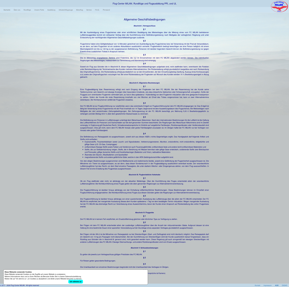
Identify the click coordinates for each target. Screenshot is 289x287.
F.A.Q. (97, 10)
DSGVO (284, 285)
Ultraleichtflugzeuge (66, 10)
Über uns (17, 10)
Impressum (268, 285)
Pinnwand (106, 10)
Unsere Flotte (39, 10)
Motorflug (79, 10)
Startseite (6, 10)
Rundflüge (27, 10)
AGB (277, 285)
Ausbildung (51, 10)
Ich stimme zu (76, 281)
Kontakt (257, 285)
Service (89, 10)
